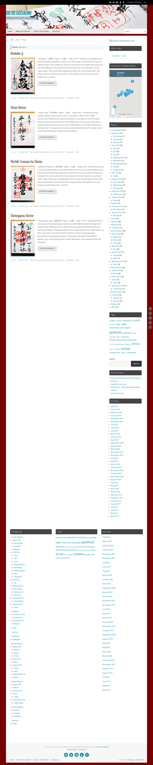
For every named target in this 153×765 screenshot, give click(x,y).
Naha (114, 307)
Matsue (116, 215)
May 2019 (114, 461)
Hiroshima (117, 209)
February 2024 (116, 412)
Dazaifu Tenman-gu (118, 384)
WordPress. (140, 760)
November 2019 (117, 455)
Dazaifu (116, 298)
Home (12, 760)
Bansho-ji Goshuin (131, 320)
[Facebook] (123, 2)
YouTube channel (102, 747)
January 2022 (116, 437)
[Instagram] (117, 2)
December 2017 (117, 498)
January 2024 (116, 415)
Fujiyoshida (117, 289)
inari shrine (125, 337)
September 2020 (117, 443)
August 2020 (116, 446)
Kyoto (53, 98)
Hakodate (116, 228)
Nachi (115, 264)
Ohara (115, 243)
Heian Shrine (18, 108)
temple (125, 349)
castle (118, 324)
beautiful (112, 324)
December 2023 (117, 418)
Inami (115, 200)
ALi (14, 98)
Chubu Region (116, 130)
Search (112, 359)
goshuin (71, 98)
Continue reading (46, 83)
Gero (115, 148)
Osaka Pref (116, 252)
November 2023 (117, 422)
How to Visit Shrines (41, 760)
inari (118, 337)
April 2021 (115, 440)
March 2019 (115, 464)
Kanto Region (116, 267)
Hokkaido (114, 225)
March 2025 (115, 409)
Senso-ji (128, 344)
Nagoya (116, 142)
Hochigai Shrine (117, 393)
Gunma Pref (116, 276)
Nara (115, 249)
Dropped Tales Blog (135, 2)
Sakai (115, 258)
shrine (135, 344)
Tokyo (114, 280)
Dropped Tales (119, 56)
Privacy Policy (72, 750)
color (124, 324)
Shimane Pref (117, 212)
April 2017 (115, 516)
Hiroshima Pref (118, 206)
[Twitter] (113, 2)
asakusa (119, 321)
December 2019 (117, 452)
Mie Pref (115, 173)
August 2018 (116, 479)
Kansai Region (44, 98)
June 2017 (115, 510)
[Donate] (120, 2)
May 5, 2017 (24, 98)
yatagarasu (131, 352)
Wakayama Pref (118, 261)
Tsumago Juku (114, 353)
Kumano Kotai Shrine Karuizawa (123, 340)
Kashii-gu (114, 381)
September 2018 (117, 477)
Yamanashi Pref (118, 286)
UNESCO (123, 352)
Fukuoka (115, 295)
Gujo (115, 154)
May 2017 (114, 513)
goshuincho (128, 333)
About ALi (55, 760)
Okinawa (114, 304)
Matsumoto (118, 185)
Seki (114, 167)
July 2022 (114, 431)
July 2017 (114, 507)
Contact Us (82, 750)
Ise (114, 176)
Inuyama (116, 139)
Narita (115, 274)
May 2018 (114, 486)
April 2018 (115, 489)
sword (111, 349)
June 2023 (115, 428)
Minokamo (117, 161)
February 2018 (116, 495)
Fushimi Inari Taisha (116, 328)
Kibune (116, 237)
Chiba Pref (116, 270)
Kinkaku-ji (17, 53)
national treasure (120, 344)
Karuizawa (117, 182)
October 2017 (116, 501)
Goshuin (36, 98)
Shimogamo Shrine (22, 216)
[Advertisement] (57, 290)
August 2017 (116, 504)
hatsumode (112, 337)
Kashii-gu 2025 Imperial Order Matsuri (126, 378)
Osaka (115, 255)
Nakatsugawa (118, 164)
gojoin (127, 328)
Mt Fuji (111, 344)
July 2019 (114, 458)
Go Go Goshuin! (18, 13)
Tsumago (116, 188)
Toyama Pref (117, 197)
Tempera (131, 760)
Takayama (117, 170)
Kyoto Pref (60, 98)
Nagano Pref (117, 179)
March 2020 (115, 449)
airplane (112, 321)
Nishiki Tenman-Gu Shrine (26, 162)
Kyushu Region (117, 292)
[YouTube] (110, 2)
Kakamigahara (119, 158)
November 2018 (117, 470)
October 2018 (116, 473)
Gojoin (113, 219)
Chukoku (114, 203)
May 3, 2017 (24, 206)
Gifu (114, 151)
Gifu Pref (115, 145)
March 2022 (115, 434)
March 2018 (115, 492)
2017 (17, 40)
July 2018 (114, 483)
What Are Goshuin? (24, 760)
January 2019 (116, 467)
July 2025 (114, 406)
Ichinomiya (117, 136)
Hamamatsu (118, 194)
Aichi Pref (116, 133)
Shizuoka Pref (117, 191)
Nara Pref (116, 246)
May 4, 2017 (24, 152)
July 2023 (114, 425)
